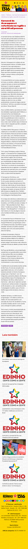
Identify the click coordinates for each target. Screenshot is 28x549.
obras (10, 325)
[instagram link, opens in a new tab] (17, 3)
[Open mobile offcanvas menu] (26, 3)
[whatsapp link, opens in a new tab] (20, 3)
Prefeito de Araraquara (14, 33)
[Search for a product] (23, 2)
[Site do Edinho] (6, 6)
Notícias (8, 15)
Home (3, 15)
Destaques (4, 325)
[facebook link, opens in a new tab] (14, 3)
